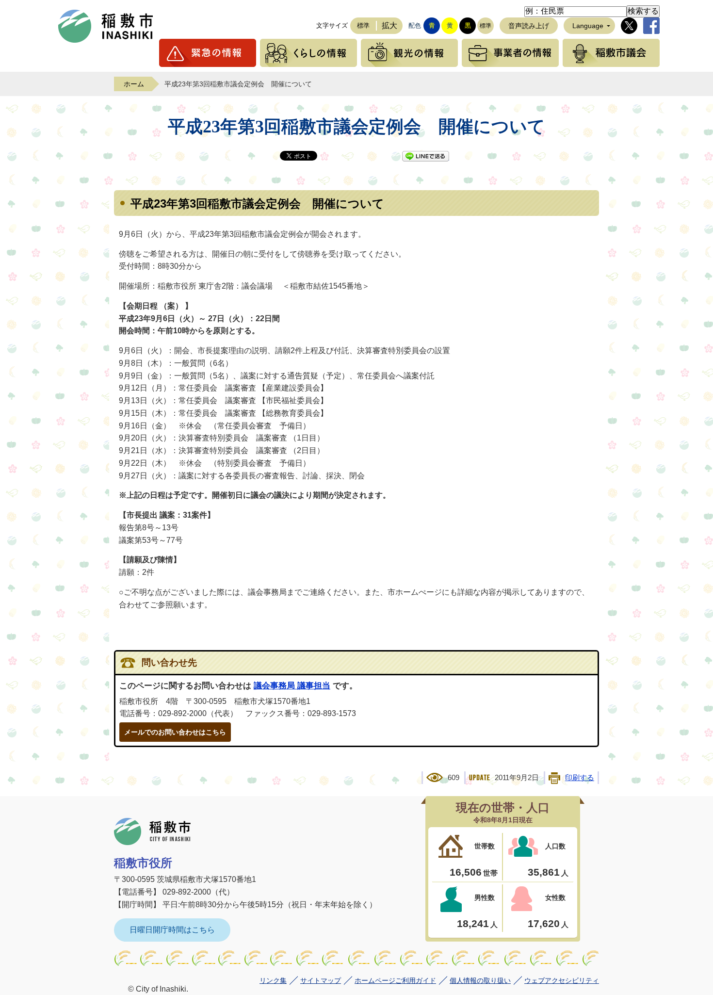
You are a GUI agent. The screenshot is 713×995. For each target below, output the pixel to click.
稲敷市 (152, 831)
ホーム (134, 84)
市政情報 (611, 53)
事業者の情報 (510, 53)
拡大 (389, 25)
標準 (363, 25)
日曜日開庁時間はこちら (172, 930)
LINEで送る (425, 156)
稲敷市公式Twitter (629, 25)
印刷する (579, 778)
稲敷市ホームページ (105, 26)
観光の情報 (409, 53)
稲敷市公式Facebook (651, 25)
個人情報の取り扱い (480, 980)
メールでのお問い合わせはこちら (175, 732)
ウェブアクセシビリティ (561, 980)
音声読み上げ (528, 26)
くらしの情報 (308, 53)
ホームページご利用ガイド (395, 980)
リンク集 (273, 980)
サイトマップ (320, 980)
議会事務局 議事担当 (292, 685)
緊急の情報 (207, 53)
